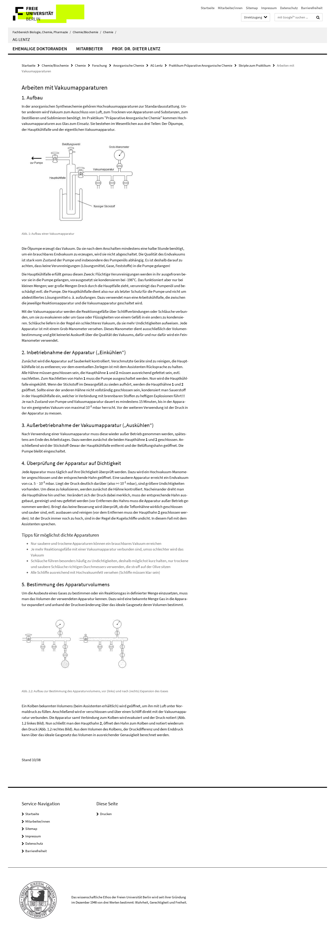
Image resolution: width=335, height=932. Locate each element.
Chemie (109, 32)
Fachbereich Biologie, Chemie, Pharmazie (42, 32)
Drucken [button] (106, 814)
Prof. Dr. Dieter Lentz (136, 48)
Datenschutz (289, 8)
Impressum (269, 8)
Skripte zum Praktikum (255, 65)
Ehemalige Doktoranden (40, 48)
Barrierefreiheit (311, 8)
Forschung (99, 65)
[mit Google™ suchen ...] (318, 17)
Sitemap (252, 8)
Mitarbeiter (89, 48)
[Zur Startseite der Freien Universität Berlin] (46, 14)
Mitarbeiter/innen (230, 8)
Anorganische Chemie (128, 65)
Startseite (207, 8)
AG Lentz (21, 39)
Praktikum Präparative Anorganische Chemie (200, 65)
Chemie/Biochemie (87, 32)
